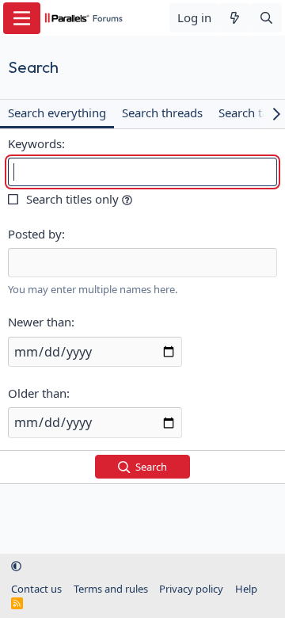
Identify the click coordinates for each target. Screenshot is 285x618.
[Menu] (21, 18)
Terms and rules (111, 589)
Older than (37, 393)
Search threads (162, 112)
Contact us (36, 589)
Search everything (57, 112)
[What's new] (234, 17)
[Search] (266, 17)
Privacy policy (191, 589)
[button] (127, 199)
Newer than (39, 322)
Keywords (35, 143)
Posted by (35, 234)
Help (246, 589)
